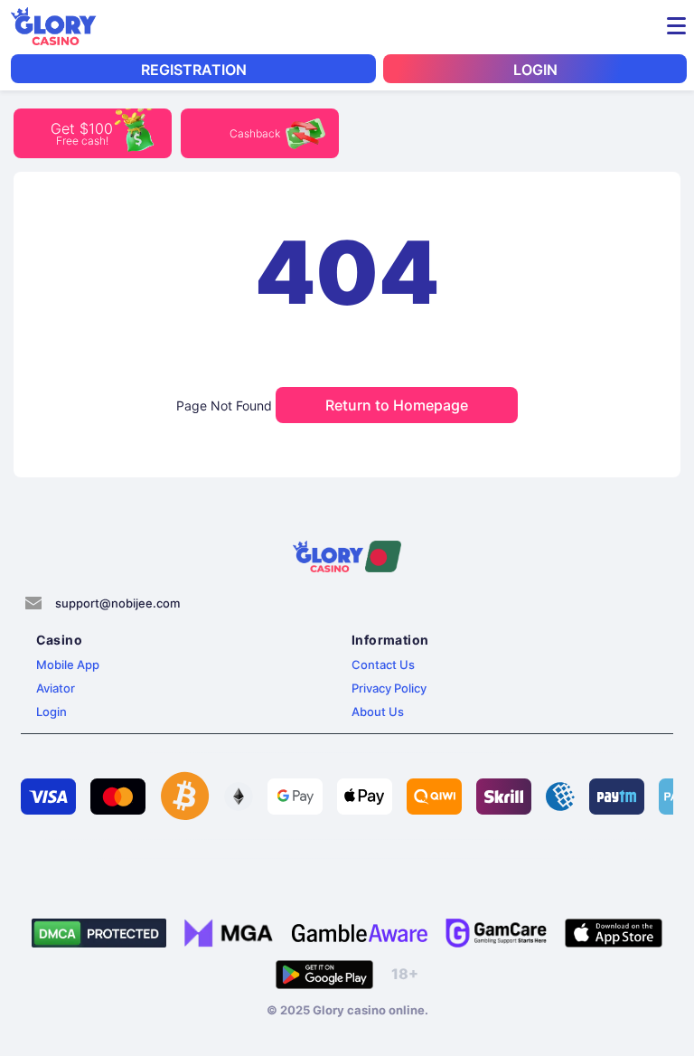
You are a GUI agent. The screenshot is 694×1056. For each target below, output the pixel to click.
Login (51, 711)
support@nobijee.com (117, 603)
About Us (378, 711)
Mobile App (67, 664)
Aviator (55, 688)
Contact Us (383, 664)
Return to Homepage (396, 405)
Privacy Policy (389, 688)
